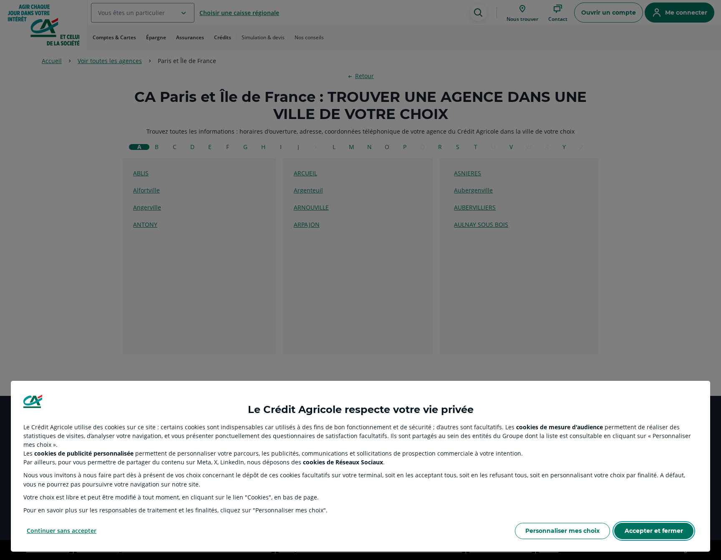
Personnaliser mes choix (562, 531)
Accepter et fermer (654, 531)
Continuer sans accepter (61, 531)
